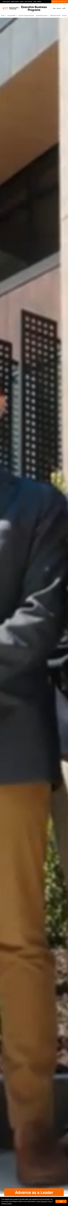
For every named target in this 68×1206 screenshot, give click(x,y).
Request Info (55, 1)
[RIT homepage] (11, 8)
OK (61, 1201)
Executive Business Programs (34, 8)
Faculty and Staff (28, 1)
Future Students (6, 1)
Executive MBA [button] (11, 15)
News (54, 8)
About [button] (2, 15)
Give (65, 1)
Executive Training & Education (26, 15)
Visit (59, 1)
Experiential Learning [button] (41, 15)
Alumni (34, 1)
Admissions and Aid (55, 15)
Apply (62, 1)
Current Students (15, 1)
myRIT (63, 8)
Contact (64, 15)
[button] (66, 15)
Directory (59, 8)
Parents (22, 1)
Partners (39, 1)
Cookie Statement (41, 1201)
